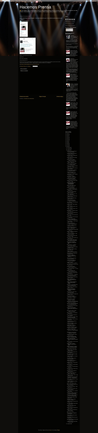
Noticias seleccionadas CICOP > (72, 383)
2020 (67, 141)
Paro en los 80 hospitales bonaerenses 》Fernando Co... (72, 296)
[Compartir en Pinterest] (37, 66)
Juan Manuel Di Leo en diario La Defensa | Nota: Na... (71, 321)
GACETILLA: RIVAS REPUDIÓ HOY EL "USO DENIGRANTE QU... (72, 304)
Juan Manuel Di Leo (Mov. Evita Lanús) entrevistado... (71, 292)
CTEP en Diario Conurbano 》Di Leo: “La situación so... (72, 379)
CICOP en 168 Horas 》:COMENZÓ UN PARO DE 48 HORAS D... (72, 275)
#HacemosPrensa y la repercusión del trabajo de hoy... (72, 253)
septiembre (69, 423)
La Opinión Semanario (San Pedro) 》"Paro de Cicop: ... (72, 422)
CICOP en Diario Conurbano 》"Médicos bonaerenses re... (72, 200)
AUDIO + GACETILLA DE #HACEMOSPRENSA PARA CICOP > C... (71, 280)
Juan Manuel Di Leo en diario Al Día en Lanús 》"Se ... (72, 369)
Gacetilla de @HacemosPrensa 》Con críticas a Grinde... (72, 151)
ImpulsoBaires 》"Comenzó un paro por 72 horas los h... (72, 211)
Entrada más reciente (24, 96)
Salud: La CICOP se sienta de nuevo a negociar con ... (72, 342)
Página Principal (42, 96)
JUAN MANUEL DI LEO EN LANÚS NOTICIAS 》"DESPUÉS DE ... (72, 377)
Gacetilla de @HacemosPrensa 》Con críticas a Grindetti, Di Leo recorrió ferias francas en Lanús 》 (74, 37)
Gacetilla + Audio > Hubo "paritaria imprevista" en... (72, 204)
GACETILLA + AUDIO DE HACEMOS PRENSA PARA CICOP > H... (71, 256)
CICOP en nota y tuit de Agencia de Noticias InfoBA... (72, 408)
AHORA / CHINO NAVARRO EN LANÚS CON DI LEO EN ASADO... (71, 282)
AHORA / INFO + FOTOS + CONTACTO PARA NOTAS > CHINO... (71, 344)
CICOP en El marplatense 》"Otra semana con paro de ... (72, 234)
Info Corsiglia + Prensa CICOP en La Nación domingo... (72, 238)
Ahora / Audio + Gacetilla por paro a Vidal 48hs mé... (72, 417)
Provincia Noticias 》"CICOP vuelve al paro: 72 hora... (72, 221)
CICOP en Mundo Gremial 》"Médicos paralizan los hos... (72, 267)
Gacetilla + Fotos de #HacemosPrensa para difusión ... (72, 251)
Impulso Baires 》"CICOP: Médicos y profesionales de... (72, 174)
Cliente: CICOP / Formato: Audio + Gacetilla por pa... (72, 415)
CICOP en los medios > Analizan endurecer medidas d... (72, 323)
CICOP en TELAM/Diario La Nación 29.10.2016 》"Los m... (72, 166)
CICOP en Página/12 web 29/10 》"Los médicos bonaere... (71, 164)
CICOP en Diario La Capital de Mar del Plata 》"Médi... (72, 181)
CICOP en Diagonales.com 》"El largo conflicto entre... (72, 194)
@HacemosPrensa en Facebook (70, 21)
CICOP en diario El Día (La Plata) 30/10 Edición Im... (72, 158)
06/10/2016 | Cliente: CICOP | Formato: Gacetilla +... (71, 399)
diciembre (68, 147)
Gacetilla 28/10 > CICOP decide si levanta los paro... (72, 190)
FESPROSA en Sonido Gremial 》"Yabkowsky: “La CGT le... (71, 332)
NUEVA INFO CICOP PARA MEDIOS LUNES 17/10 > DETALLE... (72, 302)
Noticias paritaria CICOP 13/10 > (72, 348)
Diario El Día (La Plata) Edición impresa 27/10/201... (71, 192)
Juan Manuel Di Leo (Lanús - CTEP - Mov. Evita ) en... (72, 387)
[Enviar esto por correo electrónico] (33, 66)
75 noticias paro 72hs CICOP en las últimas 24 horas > (72, 213)
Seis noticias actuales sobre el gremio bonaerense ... (71, 358)
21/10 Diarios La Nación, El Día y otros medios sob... (72, 249)
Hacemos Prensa (35, 7)
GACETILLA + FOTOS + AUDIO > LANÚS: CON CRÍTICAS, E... (72, 327)
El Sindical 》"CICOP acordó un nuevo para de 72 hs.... (71, 225)
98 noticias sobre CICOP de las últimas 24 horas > (71, 198)
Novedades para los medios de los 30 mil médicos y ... (72, 352)
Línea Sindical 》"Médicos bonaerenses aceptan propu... (72, 176)
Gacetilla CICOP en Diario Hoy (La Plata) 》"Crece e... (72, 287)
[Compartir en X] (35, 66)
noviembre (68, 148)
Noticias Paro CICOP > (70, 411)
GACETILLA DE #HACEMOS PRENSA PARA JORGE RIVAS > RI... (72, 308)
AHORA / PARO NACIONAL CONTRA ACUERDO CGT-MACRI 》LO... (72, 339)
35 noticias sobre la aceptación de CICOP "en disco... (72, 156)
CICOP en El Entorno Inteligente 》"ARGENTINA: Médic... (72, 170)
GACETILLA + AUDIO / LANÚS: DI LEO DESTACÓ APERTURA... (72, 393)
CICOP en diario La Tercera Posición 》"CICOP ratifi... (72, 217)
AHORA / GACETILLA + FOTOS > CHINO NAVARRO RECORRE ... (72, 347)
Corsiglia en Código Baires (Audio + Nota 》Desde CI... (72, 381)
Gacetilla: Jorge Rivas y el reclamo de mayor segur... (72, 356)
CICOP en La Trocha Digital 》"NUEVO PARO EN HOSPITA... (72, 219)
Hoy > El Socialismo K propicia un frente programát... (72, 315)
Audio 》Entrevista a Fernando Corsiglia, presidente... (71, 258)
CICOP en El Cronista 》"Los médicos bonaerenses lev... (71, 172)
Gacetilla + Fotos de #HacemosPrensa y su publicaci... (72, 262)
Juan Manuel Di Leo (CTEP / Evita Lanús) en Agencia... (72, 389)
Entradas (68, 29)
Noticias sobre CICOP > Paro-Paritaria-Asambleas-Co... (71, 186)
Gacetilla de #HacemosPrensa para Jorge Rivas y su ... (72, 306)
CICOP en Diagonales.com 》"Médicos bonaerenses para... (72, 271)
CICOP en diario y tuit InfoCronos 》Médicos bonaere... (72, 410)
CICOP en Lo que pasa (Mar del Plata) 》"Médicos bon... (71, 227)
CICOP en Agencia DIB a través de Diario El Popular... (72, 168)
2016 (67, 146)
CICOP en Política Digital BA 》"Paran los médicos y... (71, 260)
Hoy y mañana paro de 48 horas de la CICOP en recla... (72, 265)
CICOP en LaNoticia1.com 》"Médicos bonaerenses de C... (72, 223)
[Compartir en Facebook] (36, 66)
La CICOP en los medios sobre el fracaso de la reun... (72, 335)
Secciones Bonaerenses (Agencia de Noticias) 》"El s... (72, 294)
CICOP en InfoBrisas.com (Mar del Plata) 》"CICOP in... (72, 232)
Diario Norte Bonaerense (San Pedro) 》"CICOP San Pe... (72, 419)
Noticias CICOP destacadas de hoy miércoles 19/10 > (72, 277)
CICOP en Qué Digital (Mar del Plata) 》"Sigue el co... (72, 230)
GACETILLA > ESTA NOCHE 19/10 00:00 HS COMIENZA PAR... (72, 285)
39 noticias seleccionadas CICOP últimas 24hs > (72, 397)
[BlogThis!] (34, 66)
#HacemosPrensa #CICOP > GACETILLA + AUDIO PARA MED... (71, 242)
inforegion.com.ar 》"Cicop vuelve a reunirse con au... (72, 363)
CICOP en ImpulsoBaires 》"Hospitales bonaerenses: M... (72, 188)
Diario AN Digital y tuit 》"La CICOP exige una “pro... (72, 391)
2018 (67, 143)
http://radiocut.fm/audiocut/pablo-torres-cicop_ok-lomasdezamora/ (29, 64)
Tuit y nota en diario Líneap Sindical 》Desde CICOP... (72, 404)
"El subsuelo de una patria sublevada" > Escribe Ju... (71, 300)
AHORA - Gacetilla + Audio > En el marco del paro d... (72, 207)
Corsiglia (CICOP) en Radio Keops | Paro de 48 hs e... (72, 273)
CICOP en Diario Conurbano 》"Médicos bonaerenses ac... (72, 179)
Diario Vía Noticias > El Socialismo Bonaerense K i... (72, 313)
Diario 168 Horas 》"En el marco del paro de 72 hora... (72, 202)
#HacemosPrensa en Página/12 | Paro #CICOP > (72, 413)
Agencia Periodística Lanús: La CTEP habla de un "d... (71, 360)
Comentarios (68, 30)
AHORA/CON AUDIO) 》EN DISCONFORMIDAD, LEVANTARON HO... (71, 183)
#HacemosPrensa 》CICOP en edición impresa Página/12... (71, 245)
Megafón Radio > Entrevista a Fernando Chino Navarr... (71, 325)
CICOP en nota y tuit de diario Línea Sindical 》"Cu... (72, 401)
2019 (67, 142)
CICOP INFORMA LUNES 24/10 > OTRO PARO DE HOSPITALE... (72, 240)
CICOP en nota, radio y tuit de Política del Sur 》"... (71, 406)
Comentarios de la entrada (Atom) (29, 98)
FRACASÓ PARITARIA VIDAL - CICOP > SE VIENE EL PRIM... (72, 337)
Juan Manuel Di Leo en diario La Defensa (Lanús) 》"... (71, 371)
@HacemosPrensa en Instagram (70, 25)
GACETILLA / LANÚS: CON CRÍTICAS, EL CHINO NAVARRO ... (72, 330)
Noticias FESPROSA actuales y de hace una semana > (72, 385)
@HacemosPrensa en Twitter (69, 23)
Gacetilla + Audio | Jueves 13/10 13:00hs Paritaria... (72, 350)
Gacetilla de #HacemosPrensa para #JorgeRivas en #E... (72, 247)
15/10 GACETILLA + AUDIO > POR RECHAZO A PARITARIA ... (72, 317)
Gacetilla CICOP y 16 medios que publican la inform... (72, 196)
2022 (67, 138)
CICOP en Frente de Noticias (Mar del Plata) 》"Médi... (72, 236)
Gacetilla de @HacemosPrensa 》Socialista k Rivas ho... (72, 154)
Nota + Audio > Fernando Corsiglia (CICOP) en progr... (72, 354)
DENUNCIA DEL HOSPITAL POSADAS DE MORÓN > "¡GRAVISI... (71, 290)
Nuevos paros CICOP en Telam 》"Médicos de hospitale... (71, 311)
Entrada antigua (60, 96)
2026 (67, 133)
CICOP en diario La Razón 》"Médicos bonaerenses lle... (72, 160)
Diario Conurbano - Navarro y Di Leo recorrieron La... (72, 319)
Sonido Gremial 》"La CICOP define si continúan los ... (72, 365)
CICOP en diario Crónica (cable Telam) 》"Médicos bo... (71, 162)
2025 (67, 134)
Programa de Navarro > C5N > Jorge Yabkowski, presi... (72, 375)
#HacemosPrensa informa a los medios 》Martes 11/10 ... (71, 373)
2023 (67, 137)
